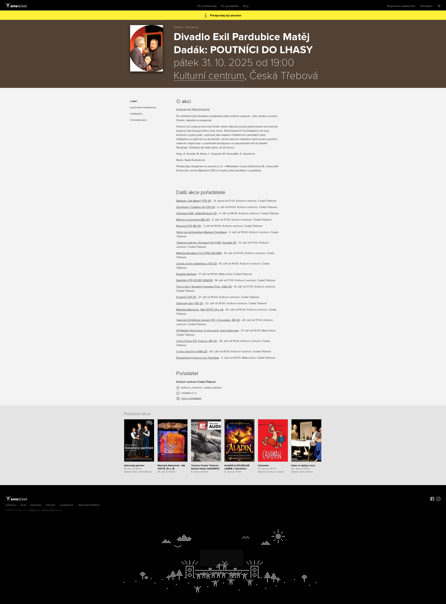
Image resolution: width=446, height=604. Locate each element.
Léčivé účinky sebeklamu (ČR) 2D (196, 263)
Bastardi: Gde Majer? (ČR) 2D (193, 201)
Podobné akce (138, 120)
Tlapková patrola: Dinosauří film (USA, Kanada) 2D (206, 242)
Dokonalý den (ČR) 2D (189, 303)
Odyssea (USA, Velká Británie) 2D (196, 213)
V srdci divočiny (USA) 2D (191, 351)
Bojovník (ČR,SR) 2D (188, 226)
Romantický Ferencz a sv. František (197, 358)
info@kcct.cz (189, 393)
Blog (245, 6)
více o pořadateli (191, 398)
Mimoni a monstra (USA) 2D (193, 219)
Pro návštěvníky (207, 6)
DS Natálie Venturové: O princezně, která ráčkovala (207, 330)
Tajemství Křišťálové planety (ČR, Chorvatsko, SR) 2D (208, 320)
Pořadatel (136, 114)
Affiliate (50, 505)
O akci (133, 101)
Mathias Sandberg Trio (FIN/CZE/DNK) (199, 253)
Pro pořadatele (230, 6)
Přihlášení (426, 6)
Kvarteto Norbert (186, 274)
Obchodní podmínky (89, 505)
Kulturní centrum (209, 76)
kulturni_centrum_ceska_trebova (201, 387)
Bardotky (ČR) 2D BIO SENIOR (194, 280)
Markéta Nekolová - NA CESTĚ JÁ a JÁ (199, 309)
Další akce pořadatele (143, 107)
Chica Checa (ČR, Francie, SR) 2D (196, 341)
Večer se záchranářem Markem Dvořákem (201, 232)
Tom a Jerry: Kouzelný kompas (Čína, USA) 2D (204, 286)
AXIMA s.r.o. (34, 510)
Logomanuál (66, 505)
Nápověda (35, 505)
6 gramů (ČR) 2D (186, 297)
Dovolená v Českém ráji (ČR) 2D (195, 207)
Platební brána (48, 510)
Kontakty (11, 505)
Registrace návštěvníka (401, 6)
